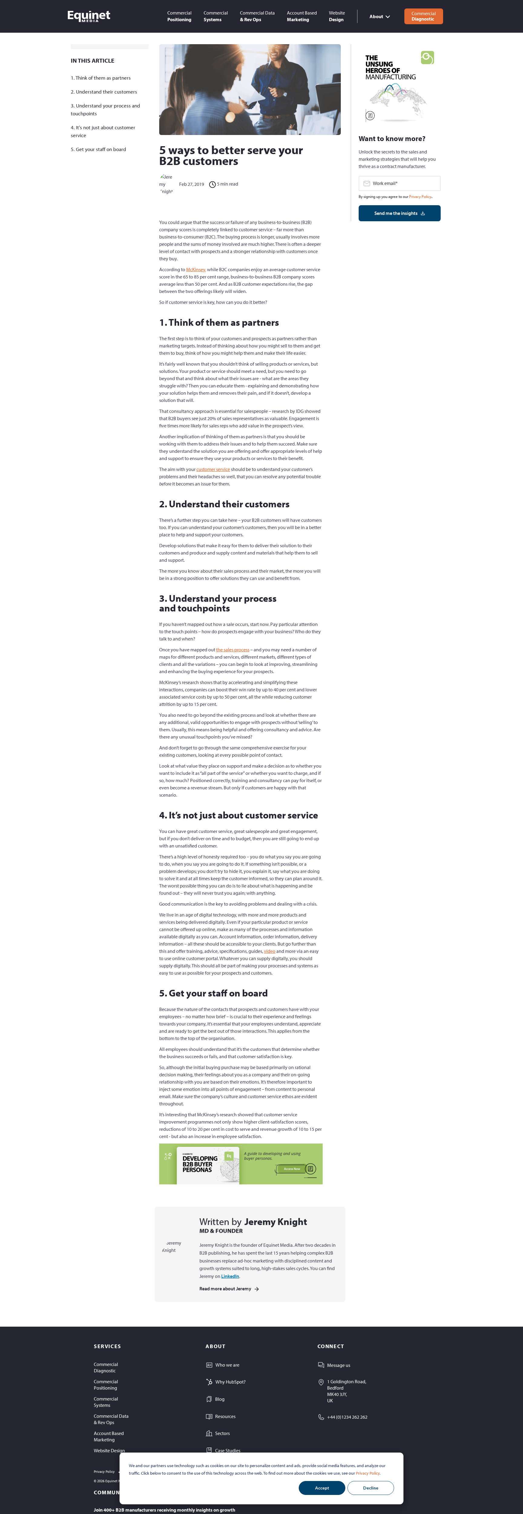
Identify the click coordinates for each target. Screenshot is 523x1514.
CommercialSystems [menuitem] (106, 1402)
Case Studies (227, 1450)
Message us (338, 1365)
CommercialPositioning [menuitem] (106, 1384)
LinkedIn (230, 1276)
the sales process (232, 650)
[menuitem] (179, 16)
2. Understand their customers (104, 91)
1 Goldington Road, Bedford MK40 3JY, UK (346, 1390)
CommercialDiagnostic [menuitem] (106, 1367)
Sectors (222, 1433)
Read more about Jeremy (225, 1288)
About (376, 16)
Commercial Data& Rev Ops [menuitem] (111, 1419)
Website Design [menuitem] (109, 1450)
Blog (220, 1399)
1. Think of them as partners (101, 77)
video (269, 951)
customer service (213, 469)
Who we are (227, 1365)
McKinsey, (196, 269)
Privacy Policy (368, 1473)
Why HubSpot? (230, 1382)
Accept (322, 1487)
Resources (225, 1416)
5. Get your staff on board (98, 149)
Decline (370, 1487)
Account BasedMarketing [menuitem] (109, 1436)
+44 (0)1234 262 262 (347, 1417)
